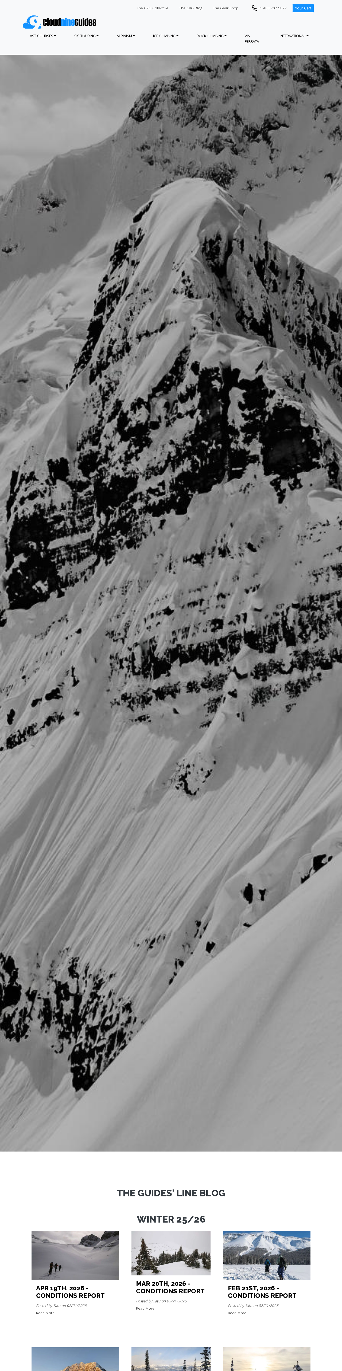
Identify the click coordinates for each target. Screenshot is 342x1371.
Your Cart (303, 8)
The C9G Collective (152, 8)
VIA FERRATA (252, 38)
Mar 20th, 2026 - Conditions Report (170, 1287)
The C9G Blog (190, 8)
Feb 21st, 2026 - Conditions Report (262, 1291)
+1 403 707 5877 (272, 8)
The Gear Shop (225, 8)
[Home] (60, 22)
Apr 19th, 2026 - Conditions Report (70, 1291)
